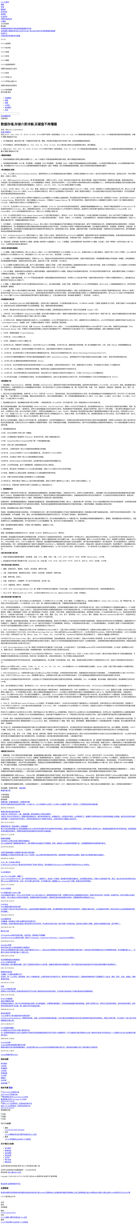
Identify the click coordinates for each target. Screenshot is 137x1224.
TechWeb (42, 1192)
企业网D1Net (109, 1192)
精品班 (3, 9)
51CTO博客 (9, 1134)
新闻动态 (8, 1150)
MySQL (3, 888)
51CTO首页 (5, 2)
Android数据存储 (7, 1055)
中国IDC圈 (101, 1192)
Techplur (21, 1130)
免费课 (3, 14)
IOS (2, 904)
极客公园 (85, 1192)
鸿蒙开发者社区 (6, 19)
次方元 (121, 1192)
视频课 (3, 28)
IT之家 (75, 1192)
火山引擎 (127, 1192)
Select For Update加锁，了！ (12, 876)
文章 (2, 36)
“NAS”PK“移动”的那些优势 (15, 1016)
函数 (11, 999)
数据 (2, 790)
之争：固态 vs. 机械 (14, 826)
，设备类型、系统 (15, 802)
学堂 (2, 7)
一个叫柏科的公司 (11, 974)
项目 (9, 945)
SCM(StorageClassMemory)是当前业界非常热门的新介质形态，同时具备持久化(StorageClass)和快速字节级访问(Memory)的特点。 (46, 865)
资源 (5, 36)
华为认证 (25, 31)
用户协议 (8, 1159)
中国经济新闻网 (67, 1192)
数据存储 (4, 812)
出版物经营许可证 (14, 1184)
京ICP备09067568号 (14, 1172)
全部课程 (4, 31)
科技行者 (36, 1192)
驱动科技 (29, 1192)
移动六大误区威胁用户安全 (15, 947)
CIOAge (12, 1130)
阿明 (2, 986)
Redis (2, 919)
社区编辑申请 (5, 116)
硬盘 (8, 838)
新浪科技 (4, 1192)
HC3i (17, 1130)
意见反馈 (8, 1155)
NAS (2, 1028)
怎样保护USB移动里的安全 (15, 841)
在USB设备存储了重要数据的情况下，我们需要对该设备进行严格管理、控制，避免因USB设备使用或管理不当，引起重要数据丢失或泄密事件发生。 (54, 843)
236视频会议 (93, 1192)
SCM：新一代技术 (10, 862)
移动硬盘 (10, 1028)
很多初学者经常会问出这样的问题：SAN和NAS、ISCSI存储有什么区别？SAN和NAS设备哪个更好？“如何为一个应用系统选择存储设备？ (50, 804)
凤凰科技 (23, 1192)
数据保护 (17, 960)
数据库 (3, 972)
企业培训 (4, 16)
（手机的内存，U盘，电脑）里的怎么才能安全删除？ (26, 814)
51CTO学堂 (9, 1139)
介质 (8, 790)
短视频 (17, 28)
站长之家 (53, 1192)
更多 (11, 1088)
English (7, 1157)
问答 (8, 36)
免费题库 (52, 31)
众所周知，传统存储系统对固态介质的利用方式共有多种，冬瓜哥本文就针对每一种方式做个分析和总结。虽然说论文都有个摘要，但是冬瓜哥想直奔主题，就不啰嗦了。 (61, 924)
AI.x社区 (34, 1134)
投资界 (116, 1192)
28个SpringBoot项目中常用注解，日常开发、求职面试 (23, 935)
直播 (18, 36)
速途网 (59, 1192)
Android (15, 1055)
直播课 (22, 28)
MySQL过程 (8, 962)
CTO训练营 (27, 1139)
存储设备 (10, 812)
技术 (9, 872)
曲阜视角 (22, 788)
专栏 (15, 36)
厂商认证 (31, 31)
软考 (13, 31)
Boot (6, 945)
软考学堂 (28, 28)
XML (5, 1042)
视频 (6, 100)
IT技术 (37, 31)
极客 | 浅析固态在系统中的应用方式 (18, 921)
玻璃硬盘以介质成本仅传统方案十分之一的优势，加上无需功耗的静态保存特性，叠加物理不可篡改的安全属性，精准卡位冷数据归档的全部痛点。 (53, 855)
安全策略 (4, 960)
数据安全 (10, 960)
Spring (3, 945)
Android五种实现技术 (13, 1045)
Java (2, 1042)
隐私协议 (8, 1162)
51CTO (7, 1130)
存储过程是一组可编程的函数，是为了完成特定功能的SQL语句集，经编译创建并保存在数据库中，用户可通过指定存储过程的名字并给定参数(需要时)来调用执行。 (59, 964)
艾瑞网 (47, 1192)
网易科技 (17, 1192)
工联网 (79, 1192)
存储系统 (17, 812)
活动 (6, 110)
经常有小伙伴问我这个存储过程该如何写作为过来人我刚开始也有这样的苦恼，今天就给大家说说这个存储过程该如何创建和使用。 (47, 991)
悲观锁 (8, 888)
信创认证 (18, 31)
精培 (14, 1139)
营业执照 (4, 1184)
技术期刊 (8, 107)
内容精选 (8, 98)
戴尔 (2, 931)
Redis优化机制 (10, 907)
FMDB (5, 904)
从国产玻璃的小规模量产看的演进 (18, 852)
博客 (2, 4)
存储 (5, 790)
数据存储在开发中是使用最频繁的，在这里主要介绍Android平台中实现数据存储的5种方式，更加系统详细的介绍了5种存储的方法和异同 (49, 1047)
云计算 (6, 931)
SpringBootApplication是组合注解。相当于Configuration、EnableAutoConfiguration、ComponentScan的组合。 (38, 938)
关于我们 (8, 1148)
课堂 (12, 36)
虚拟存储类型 (5, 1013)
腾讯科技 (10, 1192)
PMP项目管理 (44, 31)
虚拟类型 (7, 1001)
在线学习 (4, 33)
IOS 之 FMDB (10, 893)
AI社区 (7, 105)
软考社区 (4, 12)
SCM (2, 872)
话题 (6, 103)
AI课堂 (3, 21)
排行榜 (12, 28)
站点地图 (8, 1153)
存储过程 (9, 972)
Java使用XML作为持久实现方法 (15, 1030)
